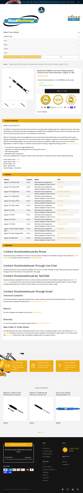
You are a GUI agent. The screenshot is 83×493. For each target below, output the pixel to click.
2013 (71, 233)
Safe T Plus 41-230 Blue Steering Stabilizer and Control (63, 395)
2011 (65, 233)
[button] (71, 16)
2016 (58, 192)
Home (5, 64)
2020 (68, 192)
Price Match (46, 457)
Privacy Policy (47, 467)
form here (9, 335)
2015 (58, 235)
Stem (18, 162)
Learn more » (21, 369)
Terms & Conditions (49, 469)
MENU (73, 19)
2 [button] (41, 432)
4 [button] (44, 432)
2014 (75, 233)
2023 (72, 215)
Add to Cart (62, 91)
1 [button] (39, 432)
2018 (58, 182)
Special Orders (47, 454)
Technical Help (47, 451)
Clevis (18, 159)
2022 (68, 215)
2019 (62, 182)
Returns (45, 475)
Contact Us (46, 448)
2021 (65, 210)
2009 (58, 233)
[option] (18, 84)
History (64, 462)
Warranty (46, 478)
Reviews (45, 481)
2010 (62, 233)
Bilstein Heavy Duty (72, 144)
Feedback (65, 464)
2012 (68, 233)
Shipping (45, 472)
